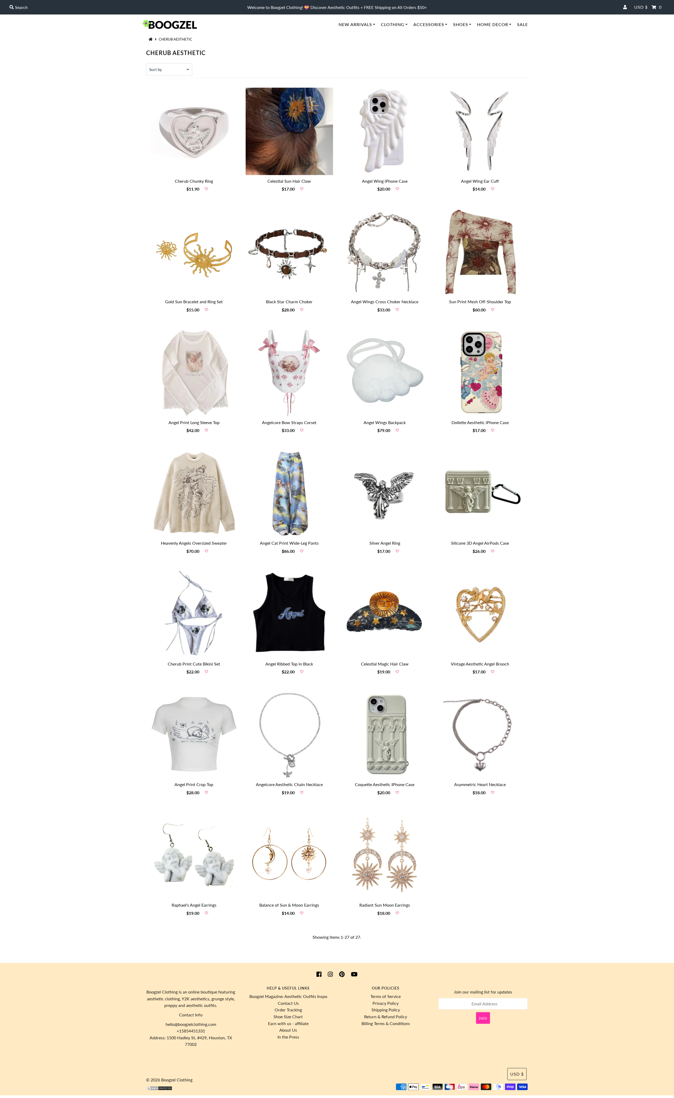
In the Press (288, 1036)
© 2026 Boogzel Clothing (169, 1079)
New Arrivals (355, 24)
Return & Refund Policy (385, 1016)
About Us (288, 1029)
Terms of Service (385, 996)
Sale (522, 24)
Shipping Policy (385, 1009)
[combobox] (116, 7)
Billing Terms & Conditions (385, 1023)
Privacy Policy (386, 1003)
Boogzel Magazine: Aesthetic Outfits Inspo (288, 996)
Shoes (460, 24)
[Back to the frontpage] (151, 39)
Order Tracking (288, 1009)
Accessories (428, 24)
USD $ (641, 6)
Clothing (392, 24)
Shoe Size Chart (288, 1016)
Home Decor (492, 24)
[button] (206, 189)
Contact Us (288, 1003)
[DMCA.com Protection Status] (159, 1089)
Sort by (155, 69)
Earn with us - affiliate (288, 1023)
